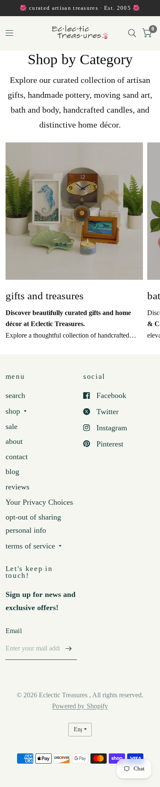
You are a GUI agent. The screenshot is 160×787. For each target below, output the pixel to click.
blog (12, 471)
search (15, 395)
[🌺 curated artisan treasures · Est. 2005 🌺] (80, 8)
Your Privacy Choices (39, 502)
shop (13, 411)
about (14, 441)
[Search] (132, 33)
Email (14, 630)
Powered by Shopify (80, 706)
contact (17, 456)
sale (11, 426)
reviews (17, 487)
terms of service (30, 546)
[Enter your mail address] (68, 649)
